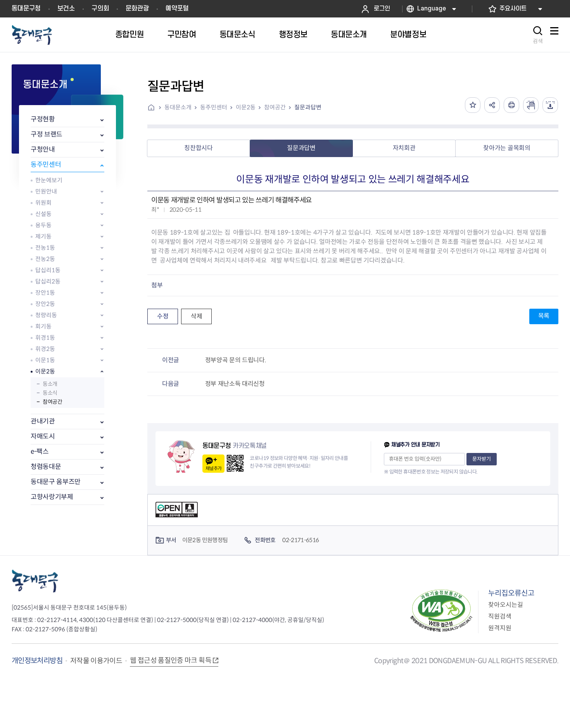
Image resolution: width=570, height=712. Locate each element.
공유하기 (492, 105)
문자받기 (481, 459)
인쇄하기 (511, 105)
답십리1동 (47, 270)
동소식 (50, 393)
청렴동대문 (46, 467)
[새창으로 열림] (531, 105)
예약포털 (177, 8)
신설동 (43, 214)
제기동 (43, 236)
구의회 (100, 8)
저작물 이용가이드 (96, 661)
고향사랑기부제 (52, 497)
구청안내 (43, 149)
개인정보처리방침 (37, 660)
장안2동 (45, 304)
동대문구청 (26, 8)
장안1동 (45, 292)
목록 (543, 316)
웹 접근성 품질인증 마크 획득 (170, 660)
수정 (162, 316)
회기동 (43, 326)
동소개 (50, 384)
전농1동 (45, 247)
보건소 (66, 8)
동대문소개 (178, 107)
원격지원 (499, 628)
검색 (538, 41)
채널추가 (213, 468)
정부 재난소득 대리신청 (235, 384)
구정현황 (43, 119)
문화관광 (137, 8)
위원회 (43, 202)
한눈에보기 (48, 180)
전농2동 (45, 259)
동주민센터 (46, 165)
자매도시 (43, 436)
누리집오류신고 (511, 593)
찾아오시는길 (505, 605)
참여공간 (52, 402)
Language (431, 8)
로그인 (382, 8)
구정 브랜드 (46, 134)
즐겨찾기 (472, 105)
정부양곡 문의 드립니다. (235, 360)
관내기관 (43, 421)
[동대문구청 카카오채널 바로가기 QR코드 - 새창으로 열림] (235, 463)
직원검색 (499, 616)
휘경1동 (45, 337)
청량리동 (46, 315)
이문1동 (45, 360)
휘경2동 (45, 349)
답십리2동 (47, 281)
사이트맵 (554, 35)
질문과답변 (307, 107)
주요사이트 (513, 8)
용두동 (43, 225)
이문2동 (45, 371)
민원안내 (46, 191)
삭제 (196, 316)
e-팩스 (40, 452)
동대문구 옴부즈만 (56, 482)
